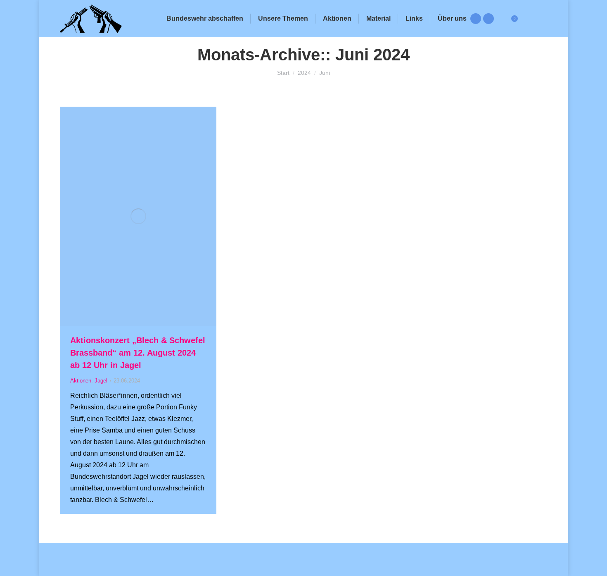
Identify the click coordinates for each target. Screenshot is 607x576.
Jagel (101, 381)
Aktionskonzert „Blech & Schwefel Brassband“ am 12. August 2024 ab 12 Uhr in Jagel (137, 353)
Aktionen (80, 381)
